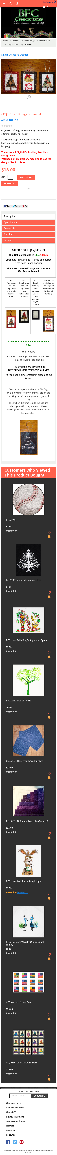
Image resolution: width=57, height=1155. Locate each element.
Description (10, 216)
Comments (9, 228)
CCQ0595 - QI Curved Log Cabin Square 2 (27, 821)
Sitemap (10, 1125)
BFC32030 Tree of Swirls (18, 700)
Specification (10, 222)
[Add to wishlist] (49, 532)
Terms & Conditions (15, 1121)
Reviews (8, 240)
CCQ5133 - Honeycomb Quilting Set (24, 761)
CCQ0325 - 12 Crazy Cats (18, 1002)
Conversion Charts (15, 1107)
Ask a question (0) (10, 119)
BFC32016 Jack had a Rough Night (24, 881)
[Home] (28, 17)
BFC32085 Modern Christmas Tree (23, 580)
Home (5, 41)
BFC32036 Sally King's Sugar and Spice (26, 640)
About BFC (11, 1112)
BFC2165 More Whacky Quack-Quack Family (25, 943)
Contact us (11, 1130)
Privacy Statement (15, 1116)
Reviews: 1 (22, 892)
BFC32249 (11, 520)
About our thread (14, 1103)
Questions (9, 234)
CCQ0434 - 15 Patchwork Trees (21, 1062)
